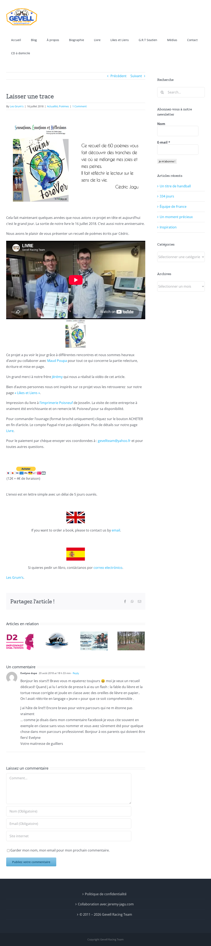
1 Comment (79, 106)
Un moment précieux (176, 217)
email (116, 530)
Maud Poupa (57, 360)
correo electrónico (108, 567)
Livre (10, 431)
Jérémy (57, 376)
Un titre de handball (175, 186)
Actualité (52, 106)
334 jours (167, 196)
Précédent (118, 76)
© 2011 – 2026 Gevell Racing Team (106, 914)
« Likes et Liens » (27, 393)
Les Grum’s (14, 577)
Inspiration (168, 227)
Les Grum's (16, 106)
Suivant (136, 76)
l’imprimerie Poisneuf (56, 402)
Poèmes (64, 106)
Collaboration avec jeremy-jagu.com (106, 904)
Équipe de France (173, 206)
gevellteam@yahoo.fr (114, 440)
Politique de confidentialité (106, 894)
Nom (161, 124)
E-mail (163, 142)
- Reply (75, 673)
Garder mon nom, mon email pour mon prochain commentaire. (60, 850)
